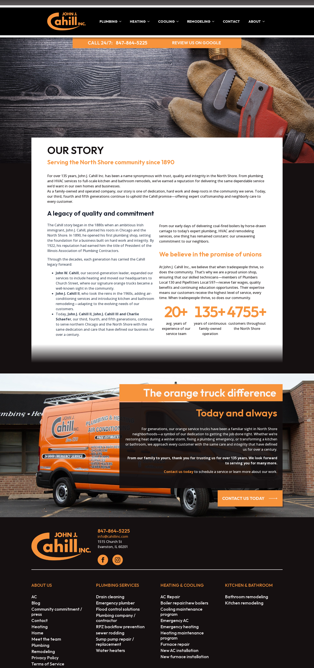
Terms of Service (47, 664)
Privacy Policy (45, 657)
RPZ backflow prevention (120, 626)
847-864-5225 (131, 43)
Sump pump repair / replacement (115, 642)
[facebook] (103, 560)
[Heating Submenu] (150, 21)
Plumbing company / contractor (115, 618)
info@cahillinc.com (113, 536)
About (254, 21)
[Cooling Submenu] (179, 21)
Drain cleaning (110, 596)
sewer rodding (110, 632)
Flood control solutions (118, 609)
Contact (231, 21)
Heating (138, 21)
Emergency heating (179, 626)
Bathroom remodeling (246, 596)
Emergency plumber (115, 603)
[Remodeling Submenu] (214, 21)
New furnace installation (184, 656)
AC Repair (170, 596)
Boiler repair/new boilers (184, 603)
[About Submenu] (265, 21)
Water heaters (110, 650)
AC (34, 596)
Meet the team (46, 639)
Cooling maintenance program (181, 612)
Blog (35, 603)
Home (37, 632)
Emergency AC (174, 620)
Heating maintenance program (182, 635)
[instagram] (117, 560)
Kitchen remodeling (244, 603)
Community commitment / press (56, 612)
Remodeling (198, 21)
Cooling (166, 21)
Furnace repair (175, 644)
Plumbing (108, 21)
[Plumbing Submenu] (121, 21)
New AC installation (179, 650)
